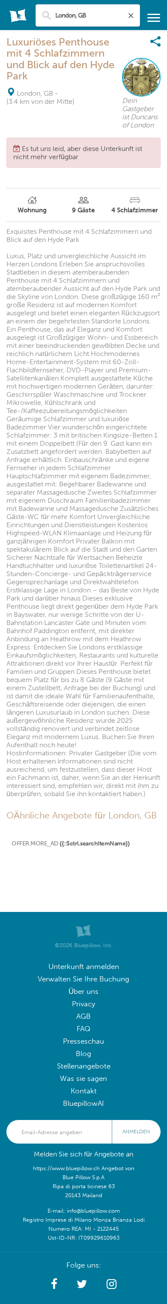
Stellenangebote (83, 1066)
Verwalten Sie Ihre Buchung (83, 979)
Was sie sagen (83, 1078)
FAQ (83, 1028)
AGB (83, 1016)
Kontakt (84, 1091)
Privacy (83, 1003)
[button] (54, 1284)
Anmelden (136, 1132)
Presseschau (83, 1041)
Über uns (83, 991)
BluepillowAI (83, 1103)
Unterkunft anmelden (83, 966)
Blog (83, 1053)
